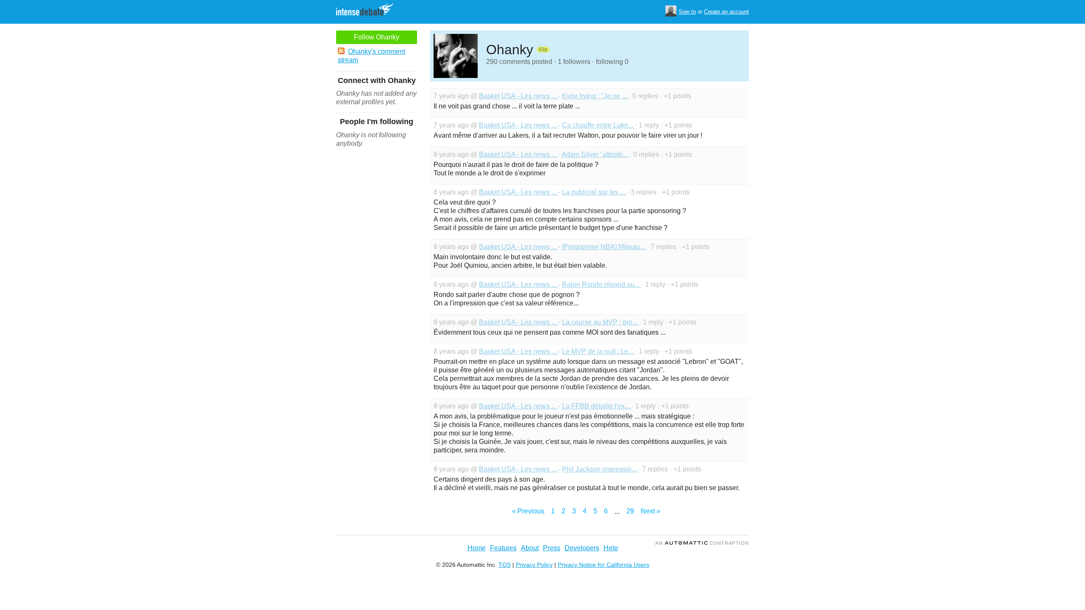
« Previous (528, 511)
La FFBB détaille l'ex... (597, 406)
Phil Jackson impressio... (600, 469)
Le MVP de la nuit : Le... (598, 351)
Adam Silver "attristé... (595, 154)
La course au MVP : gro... (600, 322)
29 (630, 511)
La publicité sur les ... (594, 192)
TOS (504, 564)
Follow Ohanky (376, 37)
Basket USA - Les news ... (518, 96)
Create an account (726, 11)
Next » (650, 511)
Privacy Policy (534, 564)
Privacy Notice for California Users (603, 564)
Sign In (687, 11)
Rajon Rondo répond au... (601, 284)
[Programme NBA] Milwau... (604, 246)
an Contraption (702, 543)
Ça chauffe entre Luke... (598, 125)
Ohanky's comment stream (371, 56)
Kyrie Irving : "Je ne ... (595, 96)
